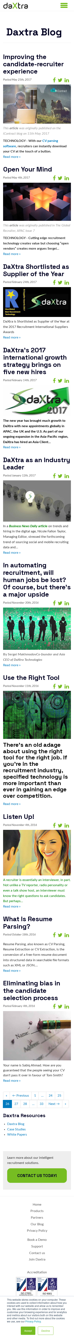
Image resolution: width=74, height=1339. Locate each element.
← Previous (20, 1095)
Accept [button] (28, 1330)
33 (41, 1104)
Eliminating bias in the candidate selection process (31, 990)
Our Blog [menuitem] (37, 1224)
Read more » (12, 156)
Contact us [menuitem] (37, 1253)
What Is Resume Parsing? (27, 922)
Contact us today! (37, 1175)
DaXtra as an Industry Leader (36, 463)
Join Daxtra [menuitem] (37, 1259)
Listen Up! (18, 816)
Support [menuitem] (37, 1246)
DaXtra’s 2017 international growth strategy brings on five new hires (35, 361)
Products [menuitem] (37, 1211)
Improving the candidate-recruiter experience (33, 64)
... (42, 1095)
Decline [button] (45, 1330)
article (13, 128)
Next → (54, 1104)
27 (16, 1104)
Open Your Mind (27, 169)
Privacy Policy (33, 1321)
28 (25, 1104)
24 (50, 1095)
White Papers (17, 1134)
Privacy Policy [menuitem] (37, 1230)
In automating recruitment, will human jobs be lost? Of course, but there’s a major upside (37, 579)
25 (59, 1095)
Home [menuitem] (37, 1204)
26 (7, 1104)
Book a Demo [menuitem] (37, 1239)
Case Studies (16, 1129)
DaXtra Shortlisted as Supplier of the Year (36, 270)
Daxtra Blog (15, 1124)
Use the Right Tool (31, 677)
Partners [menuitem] (37, 1217)
